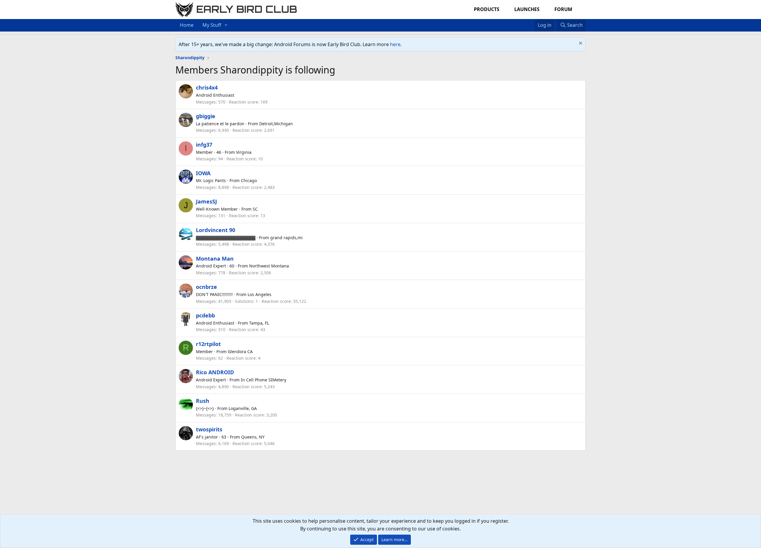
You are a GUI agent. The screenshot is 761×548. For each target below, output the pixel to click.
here (395, 44)
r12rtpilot (208, 343)
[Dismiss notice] (579, 44)
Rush (202, 400)
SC (255, 209)
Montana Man (215, 258)
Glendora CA (240, 351)
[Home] (526, 21)
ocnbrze (206, 286)
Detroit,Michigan (276, 123)
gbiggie (205, 116)
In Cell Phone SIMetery (263, 380)
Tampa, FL (259, 323)
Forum (563, 9)
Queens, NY (253, 437)
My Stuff (211, 25)
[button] (226, 25)
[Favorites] (532, 21)
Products (486, 9)
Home (187, 25)
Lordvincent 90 (215, 230)
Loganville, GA (243, 408)
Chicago (249, 180)
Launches (527, 9)
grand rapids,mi (286, 237)
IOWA (203, 173)
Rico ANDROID (215, 372)
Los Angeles (259, 294)
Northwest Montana (269, 266)
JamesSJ (206, 201)
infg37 (204, 144)
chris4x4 (207, 87)
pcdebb (205, 315)
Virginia (243, 152)
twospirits (209, 429)
